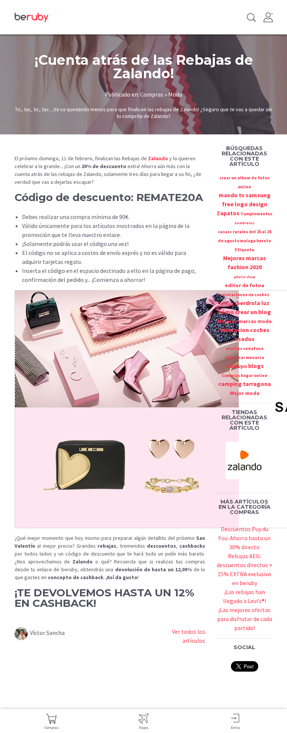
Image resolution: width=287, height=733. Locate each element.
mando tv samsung (245, 195)
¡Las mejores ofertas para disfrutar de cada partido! (244, 619)
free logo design (244, 204)
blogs (256, 365)
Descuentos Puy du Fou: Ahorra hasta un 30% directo (244, 538)
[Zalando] (244, 459)
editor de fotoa (244, 285)
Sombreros (244, 222)
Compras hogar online (244, 375)
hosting (226, 303)
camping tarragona (244, 383)
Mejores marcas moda (244, 321)
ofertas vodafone (244, 348)
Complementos (256, 213)
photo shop (244, 276)
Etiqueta (244, 249)
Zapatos (228, 213)
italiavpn (236, 366)
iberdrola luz (252, 303)
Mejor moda (244, 393)
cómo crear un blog (244, 312)
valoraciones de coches (244, 294)
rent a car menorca (244, 357)
